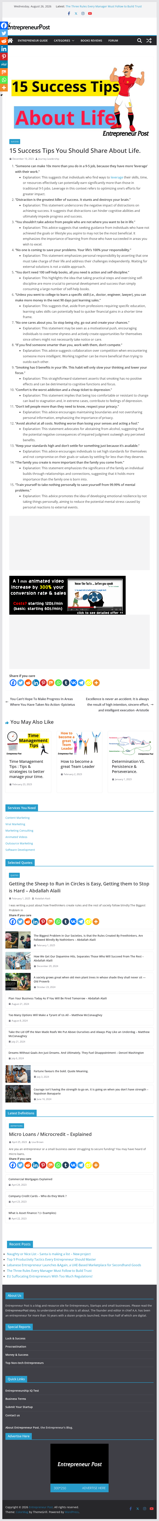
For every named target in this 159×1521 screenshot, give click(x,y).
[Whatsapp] (58, 682)
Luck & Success (15, 1338)
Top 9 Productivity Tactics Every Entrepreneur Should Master (51, 1259)
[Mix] (51, 682)
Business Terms (15, 1399)
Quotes (14, 875)
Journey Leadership (48, 158)
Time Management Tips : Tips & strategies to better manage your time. (26, 769)
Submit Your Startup (19, 1407)
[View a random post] (149, 40)
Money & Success (16, 1355)
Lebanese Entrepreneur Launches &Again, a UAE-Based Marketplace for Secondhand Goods (74, 1265)
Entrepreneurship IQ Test (22, 1390)
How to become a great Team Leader (78, 764)
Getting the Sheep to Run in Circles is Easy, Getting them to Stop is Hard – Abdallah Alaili (79, 887)
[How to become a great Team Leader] (79, 734)
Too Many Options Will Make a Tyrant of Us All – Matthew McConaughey (55, 1015)
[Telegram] (81, 682)
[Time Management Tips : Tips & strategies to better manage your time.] (28, 734)
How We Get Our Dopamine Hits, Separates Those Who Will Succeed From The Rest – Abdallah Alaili (89, 958)
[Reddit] (28, 682)
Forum (113, 40)
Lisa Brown (37, 1142)
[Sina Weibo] (88, 682)
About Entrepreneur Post (22, 1427)
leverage (117, 177)
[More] (96, 682)
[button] (72, 40)
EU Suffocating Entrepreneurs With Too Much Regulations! (49, 1276)
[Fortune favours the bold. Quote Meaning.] (18, 1074)
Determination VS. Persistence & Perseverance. (128, 766)
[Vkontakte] (73, 682)
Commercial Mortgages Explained (30, 1179)
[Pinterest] (43, 682)
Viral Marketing (15, 824)
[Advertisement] (79, 543)
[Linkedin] (35, 682)
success (15, 141)
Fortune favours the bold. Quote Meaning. (61, 1071)
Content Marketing (17, 818)
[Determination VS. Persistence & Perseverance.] (130, 734)
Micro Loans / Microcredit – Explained (50, 1134)
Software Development (20, 850)
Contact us (12, 1415)
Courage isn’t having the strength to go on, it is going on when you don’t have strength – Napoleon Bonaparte (91, 1091)
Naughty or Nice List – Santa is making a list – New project (49, 1254)
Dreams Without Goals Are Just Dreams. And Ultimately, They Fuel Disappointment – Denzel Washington (76, 1053)
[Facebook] (13, 682)
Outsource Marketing (19, 843)
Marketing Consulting (19, 830)
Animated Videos (16, 837)
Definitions (16, 1125)
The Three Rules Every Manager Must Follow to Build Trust (104, 6)
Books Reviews (91, 40)
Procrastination (15, 1346)
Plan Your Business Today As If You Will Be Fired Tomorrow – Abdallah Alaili (58, 998)
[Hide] (1, 95)
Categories (62, 40)
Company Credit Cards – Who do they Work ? (38, 1196)
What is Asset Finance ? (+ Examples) (32, 1213)
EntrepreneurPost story (20, 1310)
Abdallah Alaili (42, 898)
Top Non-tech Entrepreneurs (24, 1363)
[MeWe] (4, 64)
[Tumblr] (66, 682)
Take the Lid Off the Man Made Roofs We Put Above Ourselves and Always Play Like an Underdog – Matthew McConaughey (79, 1034)
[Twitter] (20, 682)
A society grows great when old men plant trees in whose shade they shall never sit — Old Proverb (90, 979)
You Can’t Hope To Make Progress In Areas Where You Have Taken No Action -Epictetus (42, 702)
